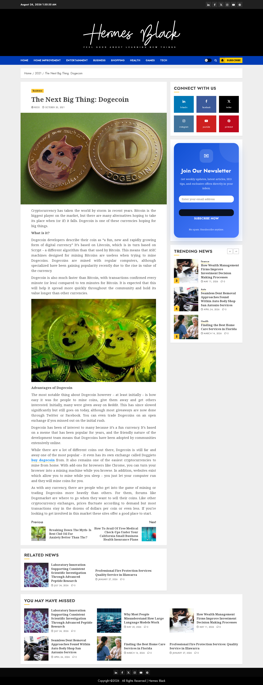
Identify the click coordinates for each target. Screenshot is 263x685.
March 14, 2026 (213, 333)
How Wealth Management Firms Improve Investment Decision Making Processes (220, 271)
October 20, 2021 (55, 107)
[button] (215, 60)
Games (150, 60)
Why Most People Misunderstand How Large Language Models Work (144, 618)
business (99, 60)
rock (37, 107)
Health (135, 60)
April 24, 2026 (212, 309)
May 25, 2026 (134, 627)
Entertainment (77, 60)
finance (205, 261)
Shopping (118, 60)
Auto (203, 289)
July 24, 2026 (61, 585)
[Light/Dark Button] (208, 60)
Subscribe (234, 60)
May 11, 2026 (211, 281)
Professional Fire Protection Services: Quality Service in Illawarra (123, 573)
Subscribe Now (206, 212)
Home (24, 60)
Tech (163, 60)
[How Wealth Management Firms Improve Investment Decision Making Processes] (186, 271)
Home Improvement (47, 60)
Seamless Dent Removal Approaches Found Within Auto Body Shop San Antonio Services (218, 299)
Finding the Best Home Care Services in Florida (219, 327)
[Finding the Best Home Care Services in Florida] (186, 327)
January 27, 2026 (108, 579)
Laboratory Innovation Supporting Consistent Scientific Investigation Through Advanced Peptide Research (68, 573)
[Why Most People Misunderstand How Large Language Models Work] (109, 620)
